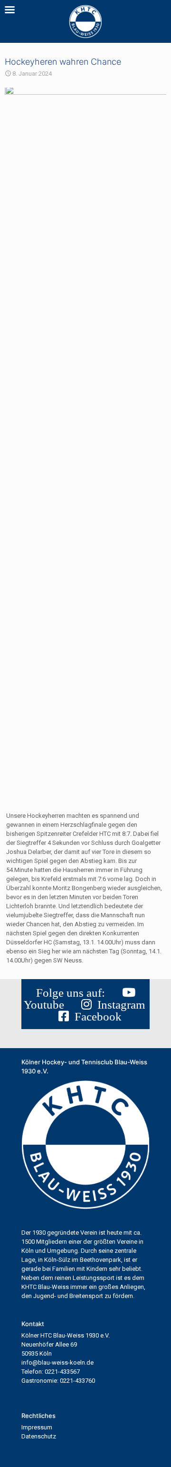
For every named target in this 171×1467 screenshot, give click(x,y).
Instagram (118, 1004)
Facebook (95, 1016)
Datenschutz (38, 1436)
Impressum (36, 1427)
